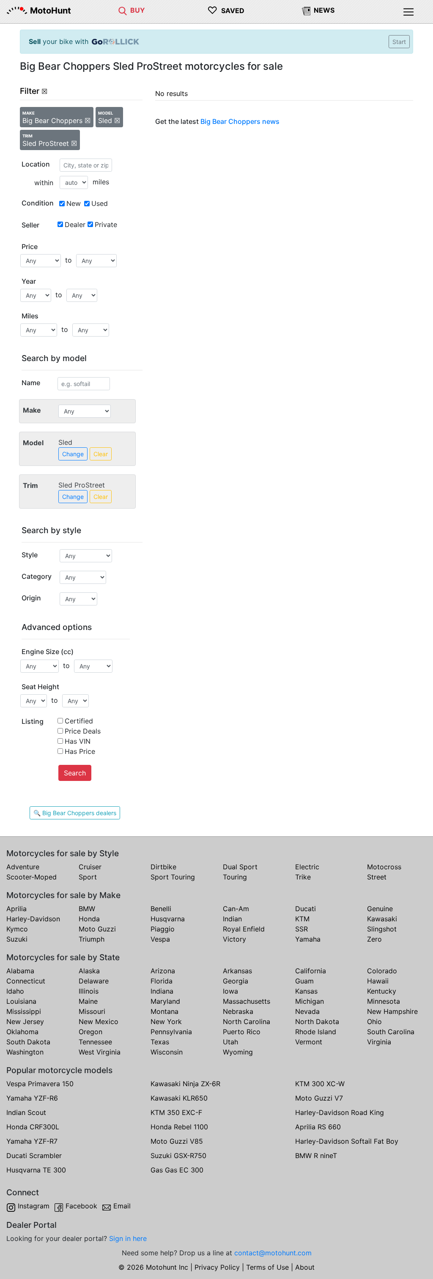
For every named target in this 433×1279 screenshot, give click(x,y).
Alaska (89, 971)
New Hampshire (392, 1011)
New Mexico (98, 1021)
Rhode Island (315, 1031)
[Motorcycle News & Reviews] (306, 10)
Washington (25, 1052)
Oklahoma (22, 1031)
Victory (234, 939)
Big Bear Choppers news (240, 121)
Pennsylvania (171, 1031)
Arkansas (237, 971)
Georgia (235, 981)
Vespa (160, 939)
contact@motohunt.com (273, 1253)
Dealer (75, 224)
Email (122, 1206)
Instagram (33, 1206)
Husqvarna (168, 919)
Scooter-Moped (31, 877)
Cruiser (90, 867)
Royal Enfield (244, 929)
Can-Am (236, 908)
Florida (162, 981)
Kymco (17, 929)
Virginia (379, 1042)
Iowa (230, 991)
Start (399, 41)
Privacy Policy (217, 1267)
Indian (232, 919)
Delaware (94, 981)
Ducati (305, 908)
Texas (160, 1042)
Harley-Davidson (33, 919)
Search (75, 773)
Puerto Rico (241, 1031)
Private (106, 224)
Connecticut (25, 981)
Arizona (163, 971)
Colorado (382, 971)
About (305, 1267)
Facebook (81, 1206)
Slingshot (382, 929)
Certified (79, 721)
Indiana (162, 991)
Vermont (308, 1042)
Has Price (80, 751)
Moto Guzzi (97, 929)
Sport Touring (173, 877)
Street (376, 877)
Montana (164, 1011)
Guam (304, 981)
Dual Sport (240, 867)
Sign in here (128, 1238)
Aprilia (16, 908)
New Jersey (25, 1021)
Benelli (161, 908)
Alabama (20, 971)
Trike (303, 877)
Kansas (306, 991)
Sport (88, 877)
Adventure (22, 867)
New (73, 203)
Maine (88, 1001)
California (310, 971)
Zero (374, 939)
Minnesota (383, 1001)
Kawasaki (382, 919)
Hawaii (378, 981)
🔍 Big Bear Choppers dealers (74, 812)
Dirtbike (163, 867)
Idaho (15, 991)
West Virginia (100, 1052)
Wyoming (238, 1052)
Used (99, 203)
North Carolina (246, 1021)
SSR (301, 929)
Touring (235, 877)
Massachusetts (246, 1001)
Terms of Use (267, 1267)
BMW (87, 908)
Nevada (307, 1011)
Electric (307, 867)
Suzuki (16, 939)
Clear (100, 453)
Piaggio (163, 929)
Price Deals (83, 731)
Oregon (90, 1031)
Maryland (165, 1001)
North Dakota (317, 1021)
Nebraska (238, 1011)
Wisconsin (167, 1052)
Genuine (380, 908)
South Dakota (28, 1042)
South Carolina (390, 1031)
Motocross (384, 867)
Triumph (91, 939)
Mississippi (23, 1011)
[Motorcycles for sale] (122, 10)
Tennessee (95, 1042)
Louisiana (21, 1001)
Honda (89, 919)
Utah (230, 1042)
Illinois (89, 991)
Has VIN (77, 741)
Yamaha (308, 939)
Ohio (374, 1021)
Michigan (309, 1001)
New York (166, 1021)
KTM (302, 919)
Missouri (92, 1011)
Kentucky (381, 991)
